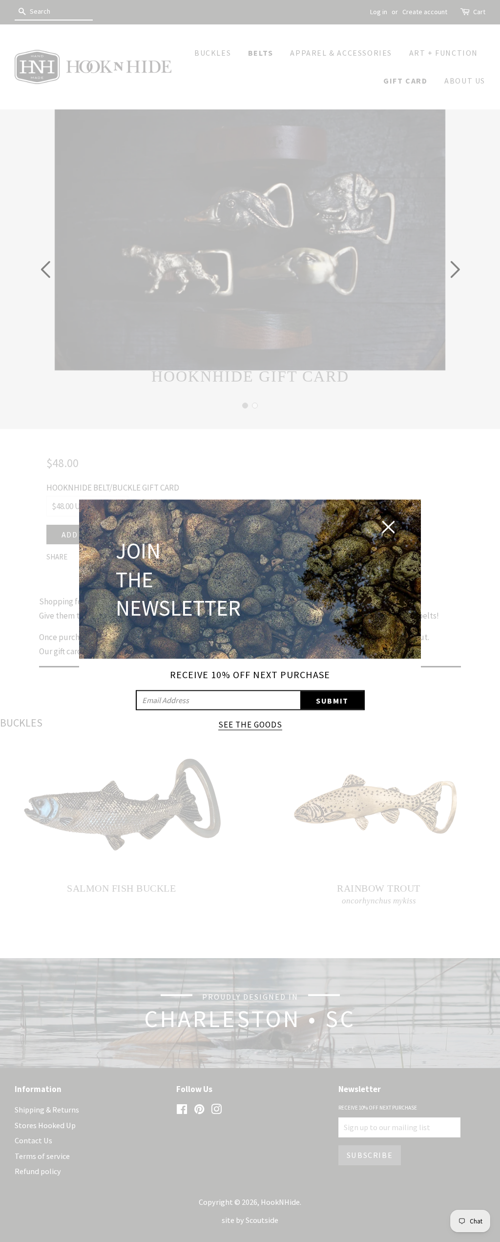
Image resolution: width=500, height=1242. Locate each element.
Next (455, 269)
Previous (45, 269)
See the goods (250, 724)
